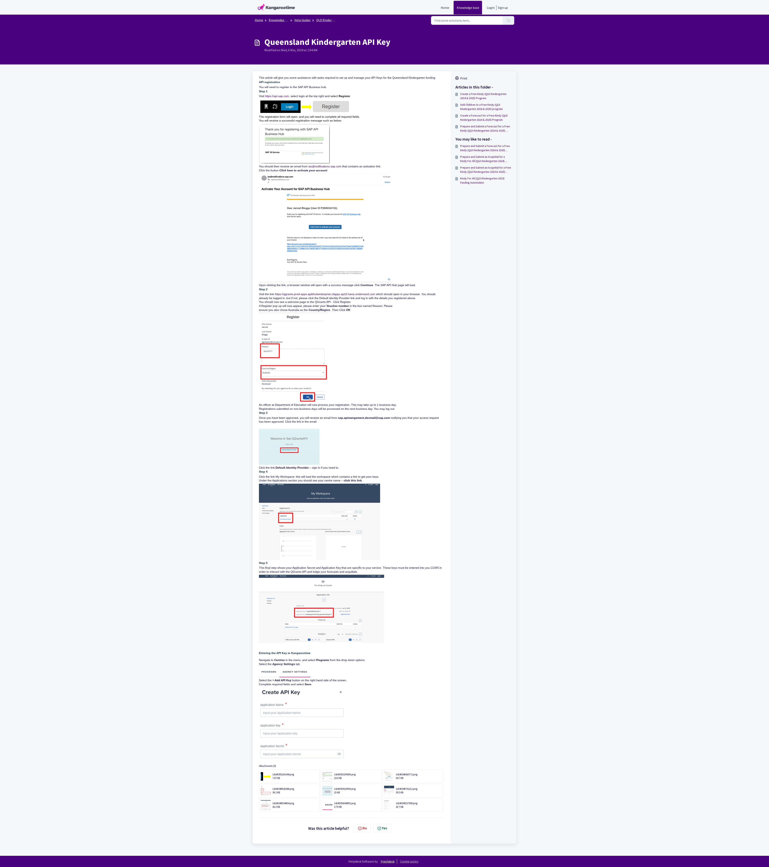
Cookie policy (409, 861)
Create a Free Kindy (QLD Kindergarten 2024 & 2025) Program (483, 96)
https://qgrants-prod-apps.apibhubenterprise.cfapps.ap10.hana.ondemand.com (325, 294)
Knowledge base (468, 8)
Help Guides (302, 20)
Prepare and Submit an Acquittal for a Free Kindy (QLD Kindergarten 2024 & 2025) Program (485, 170)
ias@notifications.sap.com (324, 166)
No (364, 828)
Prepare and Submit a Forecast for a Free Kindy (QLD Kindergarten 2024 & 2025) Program (485, 129)
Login (491, 8)
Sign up (503, 8)
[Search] (508, 20)
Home (445, 8)
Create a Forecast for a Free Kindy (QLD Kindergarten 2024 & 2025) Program (484, 118)
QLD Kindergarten (328, 20)
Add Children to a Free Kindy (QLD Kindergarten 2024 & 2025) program (481, 107)
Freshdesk (388, 861)
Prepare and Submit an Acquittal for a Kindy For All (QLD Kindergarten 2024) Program (482, 159)
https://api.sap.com (277, 96)
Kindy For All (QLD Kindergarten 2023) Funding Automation (482, 180)
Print (463, 78)
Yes (384, 828)
